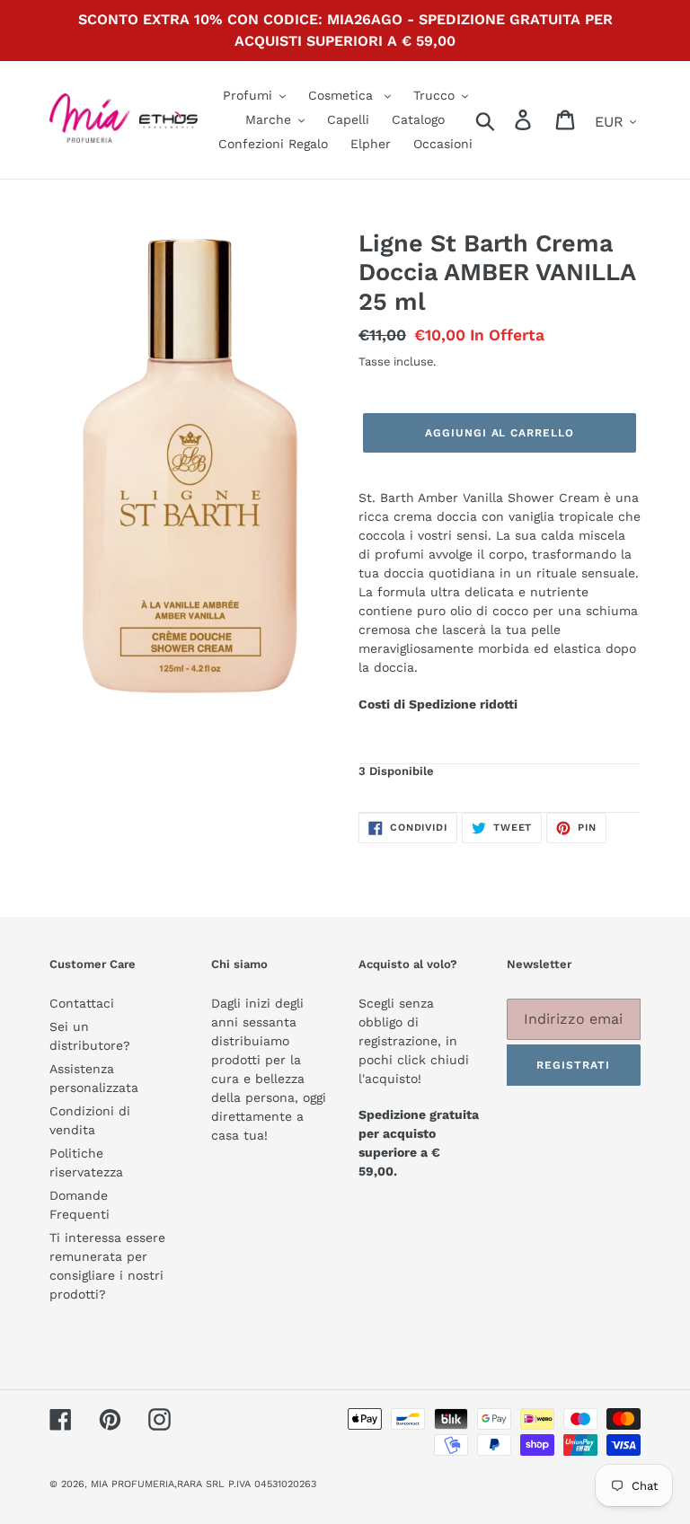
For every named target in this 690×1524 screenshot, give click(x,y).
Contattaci (81, 1003)
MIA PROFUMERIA (132, 1484)
